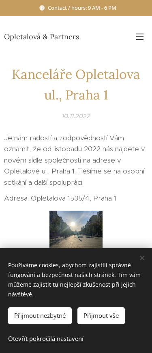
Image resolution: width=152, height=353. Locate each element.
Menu (140, 36)
